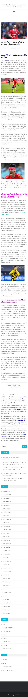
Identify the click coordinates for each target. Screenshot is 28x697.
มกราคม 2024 (6, 505)
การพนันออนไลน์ (7, 631)
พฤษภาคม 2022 (7, 550)
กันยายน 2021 (6, 578)
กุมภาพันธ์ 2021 (7, 603)
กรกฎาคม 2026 (7, 494)
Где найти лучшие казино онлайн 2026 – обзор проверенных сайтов (14, 463)
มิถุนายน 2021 (6, 589)
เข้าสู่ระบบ (5, 659)
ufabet (5, 624)
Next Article (16, 387)
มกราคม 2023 (6, 522)
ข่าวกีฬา (5, 634)
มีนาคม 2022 (6, 557)
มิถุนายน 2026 (6, 498)
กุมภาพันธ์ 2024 (7, 501)
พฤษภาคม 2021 (7, 592)
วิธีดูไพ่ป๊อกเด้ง (20, 409)
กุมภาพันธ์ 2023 (7, 519)
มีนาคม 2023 (6, 515)
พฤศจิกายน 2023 (7, 512)
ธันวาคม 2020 (6, 610)
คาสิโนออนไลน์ (6, 641)
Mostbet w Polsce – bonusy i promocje (12, 458)
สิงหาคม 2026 (6, 491)
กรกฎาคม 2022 (7, 543)
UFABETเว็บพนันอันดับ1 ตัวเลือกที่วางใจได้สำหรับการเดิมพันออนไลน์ (13, 479)
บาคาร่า (5, 645)
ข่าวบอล (5, 638)
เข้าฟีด (4, 663)
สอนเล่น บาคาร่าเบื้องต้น (18, 399)
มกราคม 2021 (6, 606)
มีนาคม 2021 (6, 599)
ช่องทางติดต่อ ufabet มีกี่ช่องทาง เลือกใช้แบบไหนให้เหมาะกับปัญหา (14, 474)
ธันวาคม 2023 (6, 508)
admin (6, 48)
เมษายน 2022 (6, 554)
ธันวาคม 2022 (6, 526)
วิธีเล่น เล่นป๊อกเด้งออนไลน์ (19, 420)
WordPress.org (8, 670)
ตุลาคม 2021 (6, 575)
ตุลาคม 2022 (6, 533)
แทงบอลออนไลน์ (7, 648)
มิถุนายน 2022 (6, 547)
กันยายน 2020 (6, 613)
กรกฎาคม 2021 (6, 585)
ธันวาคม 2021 (6, 568)
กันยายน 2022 (6, 536)
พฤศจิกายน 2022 (7, 529)
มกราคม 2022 (6, 564)
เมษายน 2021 (6, 596)
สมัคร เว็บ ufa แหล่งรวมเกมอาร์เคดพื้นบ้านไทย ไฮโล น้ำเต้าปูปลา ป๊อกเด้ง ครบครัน (15, 468)
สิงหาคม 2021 (6, 582)
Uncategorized (8, 627)
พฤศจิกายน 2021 (7, 571)
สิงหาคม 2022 (6, 540)
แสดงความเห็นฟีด (7, 666)
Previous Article (13, 385)
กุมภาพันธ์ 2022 (7, 561)
